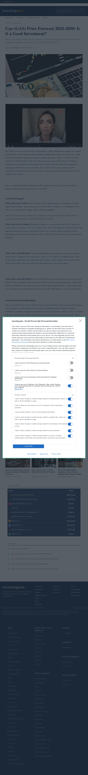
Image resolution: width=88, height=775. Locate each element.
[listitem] (44, 358)
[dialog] (44, 387)
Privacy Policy (56, 454)
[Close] (81, 321)
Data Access (44, 454)
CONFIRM (29, 446)
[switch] (70, 362)
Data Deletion (31, 454)
